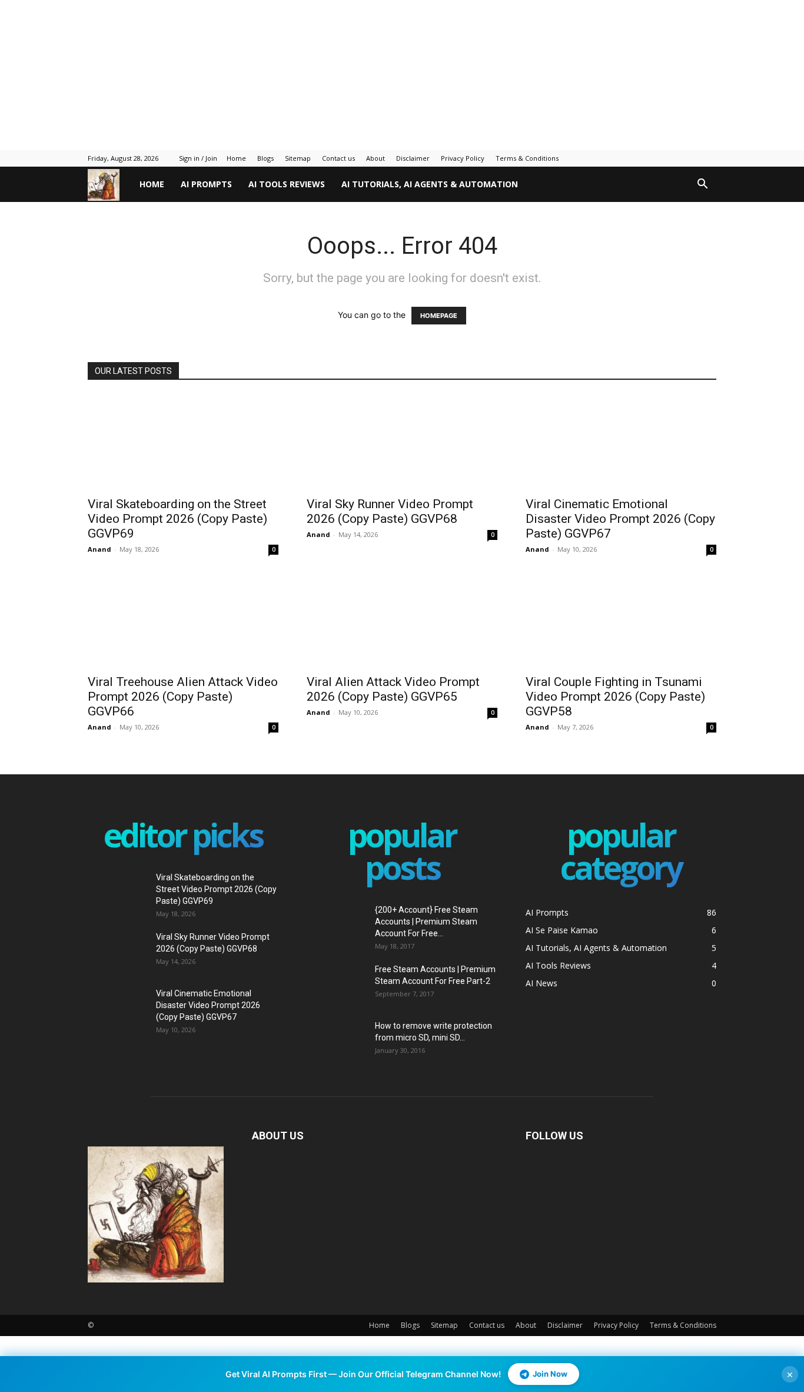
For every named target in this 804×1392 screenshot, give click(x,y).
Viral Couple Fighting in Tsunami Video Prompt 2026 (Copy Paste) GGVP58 (615, 696)
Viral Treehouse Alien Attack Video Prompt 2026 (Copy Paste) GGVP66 (183, 696)
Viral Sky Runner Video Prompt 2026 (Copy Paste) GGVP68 (390, 511)
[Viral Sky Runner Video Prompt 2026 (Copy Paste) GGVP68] (402, 442)
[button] (702, 185)
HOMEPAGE (438, 315)
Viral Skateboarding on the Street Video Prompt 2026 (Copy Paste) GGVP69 (177, 519)
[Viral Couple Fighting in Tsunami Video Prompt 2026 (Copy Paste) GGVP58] (621, 620)
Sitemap (298, 158)
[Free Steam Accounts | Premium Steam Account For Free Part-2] (336, 984)
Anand (99, 549)
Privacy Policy (462, 158)
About (375, 158)
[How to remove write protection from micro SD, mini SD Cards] (327, 1034)
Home (236, 158)
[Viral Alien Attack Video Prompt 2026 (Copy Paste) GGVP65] (402, 620)
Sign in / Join (198, 158)
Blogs (265, 158)
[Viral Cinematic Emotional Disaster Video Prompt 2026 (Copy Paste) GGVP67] (621, 442)
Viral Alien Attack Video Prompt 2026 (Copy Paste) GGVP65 (393, 689)
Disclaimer (413, 158)
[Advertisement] (285, 73)
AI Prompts (206, 184)
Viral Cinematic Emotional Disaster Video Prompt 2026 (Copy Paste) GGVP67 (620, 519)
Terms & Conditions (527, 158)
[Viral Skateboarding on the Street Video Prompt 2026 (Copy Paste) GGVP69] (183, 442)
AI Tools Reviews (286, 184)
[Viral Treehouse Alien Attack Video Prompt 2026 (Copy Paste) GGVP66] (183, 620)
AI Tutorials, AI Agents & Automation (429, 184)
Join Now (550, 1373)
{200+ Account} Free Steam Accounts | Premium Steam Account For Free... (426, 921)
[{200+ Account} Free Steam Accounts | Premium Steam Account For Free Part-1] (336, 924)
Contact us (338, 158)
